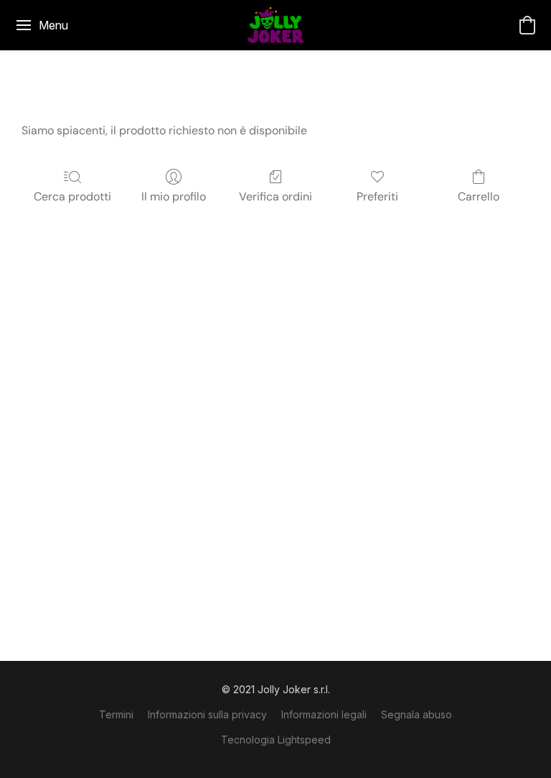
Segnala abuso (416, 714)
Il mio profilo (173, 196)
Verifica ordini (275, 196)
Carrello (478, 196)
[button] (275, 25)
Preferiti (377, 196)
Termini (116, 714)
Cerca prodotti (72, 196)
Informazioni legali (324, 714)
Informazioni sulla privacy (207, 714)
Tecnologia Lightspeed (276, 739)
